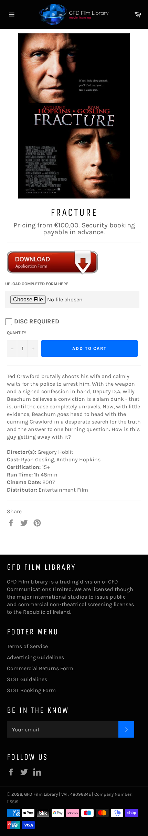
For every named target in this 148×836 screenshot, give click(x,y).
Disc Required (36, 321)
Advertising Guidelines (35, 657)
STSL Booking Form (31, 690)
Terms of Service (27, 646)
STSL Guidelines (27, 679)
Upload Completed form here (36, 283)
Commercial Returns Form (40, 668)
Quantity (16, 332)
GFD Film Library (41, 794)
